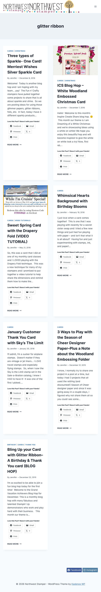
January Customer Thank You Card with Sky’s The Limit (25, 337)
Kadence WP (78, 584)
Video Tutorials (23, 220)
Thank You (30, 445)
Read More (14, 145)
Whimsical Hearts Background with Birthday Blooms (73, 201)
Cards (10, 51)
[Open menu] (95, 6)
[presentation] (75, 60)
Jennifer (13, 78)
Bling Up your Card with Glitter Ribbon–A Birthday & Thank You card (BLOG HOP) (25, 460)
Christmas (20, 51)
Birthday (11, 445)
